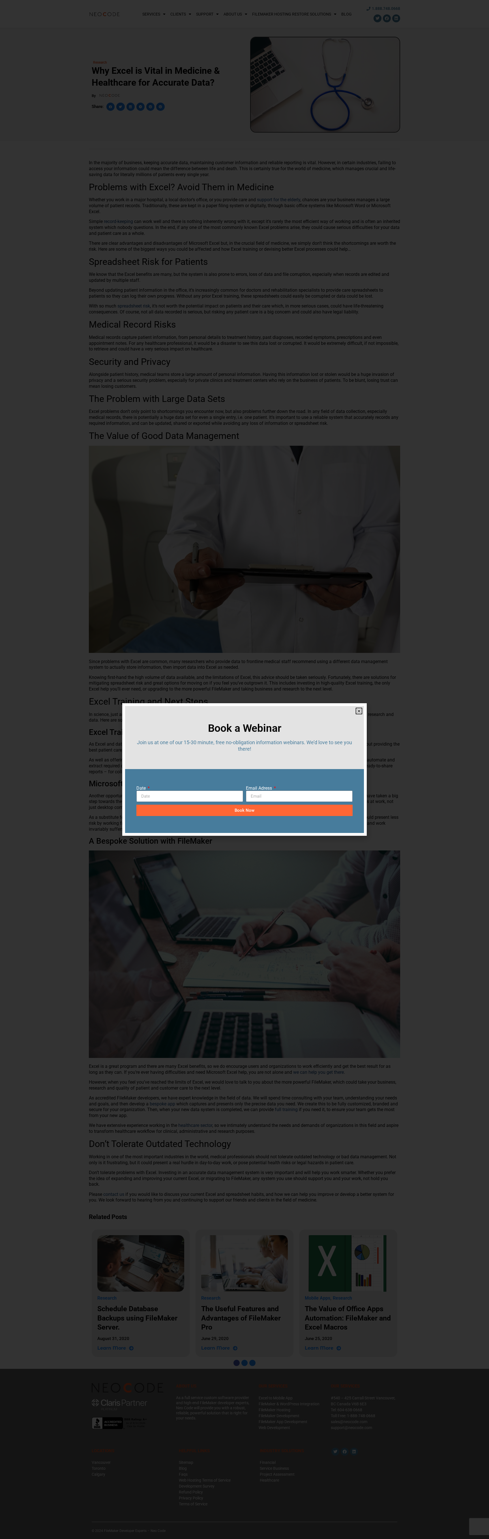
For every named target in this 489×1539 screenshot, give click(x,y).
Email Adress (259, 788)
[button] (359, 711)
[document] (244, 769)
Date (141, 788)
